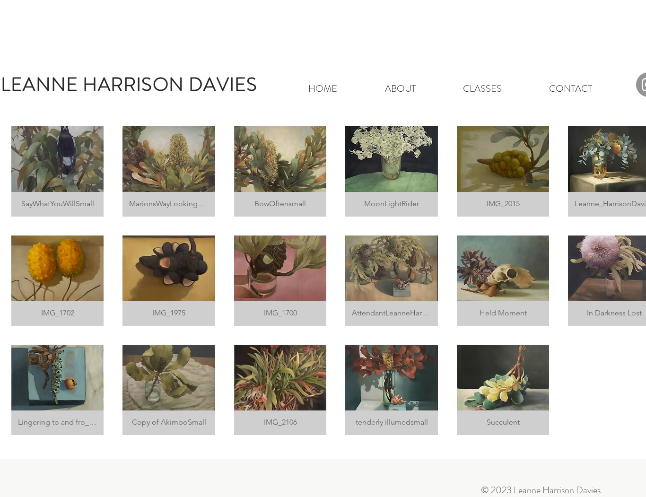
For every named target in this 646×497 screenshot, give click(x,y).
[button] (57, 171)
